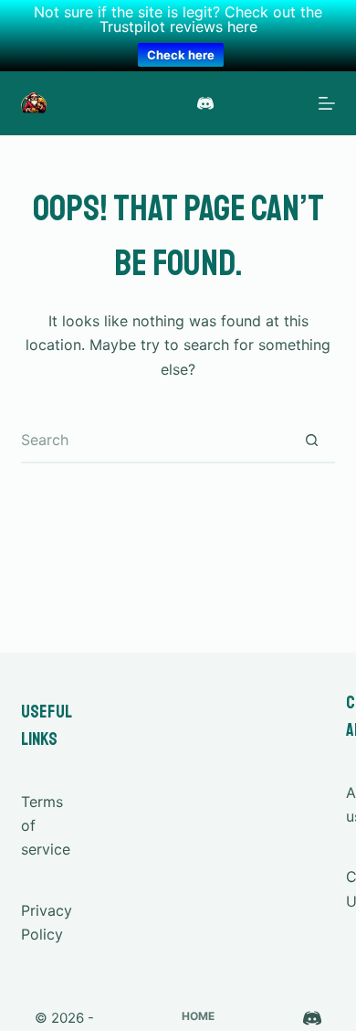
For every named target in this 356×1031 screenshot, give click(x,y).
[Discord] (205, 103)
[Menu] (327, 103)
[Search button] (312, 440)
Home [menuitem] (198, 1016)
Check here (181, 55)
